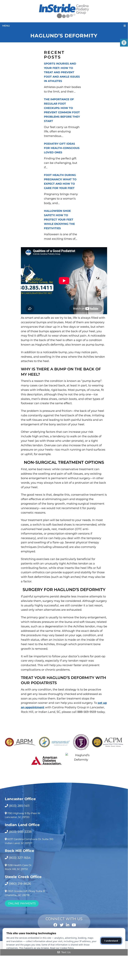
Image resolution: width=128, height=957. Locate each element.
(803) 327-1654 (20, 858)
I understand (111, 940)
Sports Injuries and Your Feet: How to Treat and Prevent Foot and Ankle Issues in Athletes (62, 72)
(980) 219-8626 (20, 883)
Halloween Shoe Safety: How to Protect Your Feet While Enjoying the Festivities (59, 219)
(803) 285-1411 (19, 806)
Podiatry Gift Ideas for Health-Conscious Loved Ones (62, 148)
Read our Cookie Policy (61, 947)
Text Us (65, 952)
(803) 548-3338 (20, 831)
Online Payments (22, 903)
